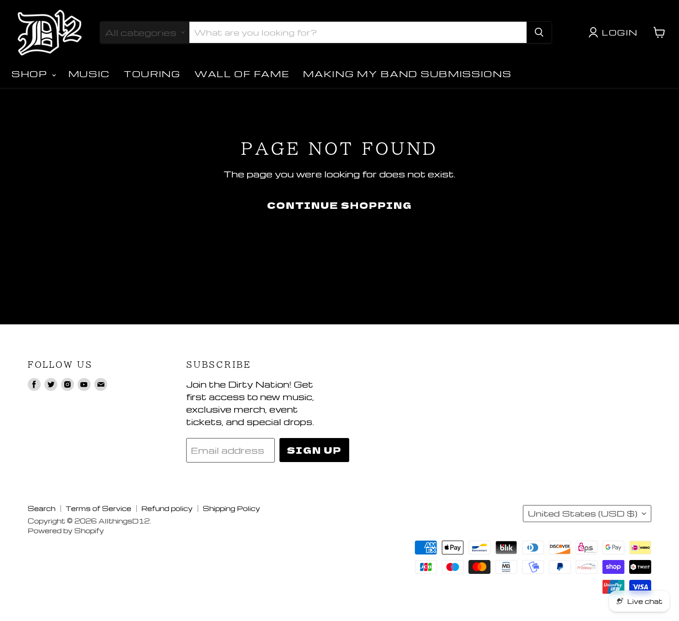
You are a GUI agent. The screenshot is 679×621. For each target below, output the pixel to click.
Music (89, 73)
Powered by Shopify (66, 530)
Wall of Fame (241, 73)
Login (620, 32)
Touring (152, 73)
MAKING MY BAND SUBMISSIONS (407, 73)
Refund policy (167, 508)
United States (582, 513)
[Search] (539, 32)
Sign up (314, 450)
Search (41, 508)
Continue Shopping (339, 205)
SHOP (31, 73)
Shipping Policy (231, 508)
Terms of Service (98, 508)
